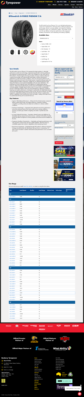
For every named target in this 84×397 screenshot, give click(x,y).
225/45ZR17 (12, 215)
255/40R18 (12, 263)
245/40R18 (12, 254)
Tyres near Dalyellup (60, 361)
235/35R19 (12, 277)
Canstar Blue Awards (60, 366)
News (76, 7)
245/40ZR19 (12, 284)
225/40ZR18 (12, 234)
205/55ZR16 (12, 196)
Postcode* (57, 92)
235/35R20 (12, 305)
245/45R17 (12, 224)
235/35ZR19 (12, 275)
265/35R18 (12, 265)
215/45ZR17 (12, 208)
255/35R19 (12, 290)
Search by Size (37, 361)
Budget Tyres (58, 367)
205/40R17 (12, 202)
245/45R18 (12, 258)
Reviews (81, 7)
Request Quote (59, 142)
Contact (73, 4)
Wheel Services (37, 377)
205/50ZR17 (12, 206)
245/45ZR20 (12, 313)
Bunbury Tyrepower (45, 1)
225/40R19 (12, 270)
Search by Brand (38, 362)
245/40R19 (12, 286)
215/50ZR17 (12, 211)
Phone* (62, 83)
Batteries (36, 374)
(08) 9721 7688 (61, 1)
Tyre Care (36, 364)
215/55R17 (12, 213)
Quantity (70, 75)
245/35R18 (12, 249)
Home (11, 13)
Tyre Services (37, 375)
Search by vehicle (27, 186)
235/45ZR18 (12, 245)
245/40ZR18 (12, 251)
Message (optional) (59, 127)
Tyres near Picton (59, 364)
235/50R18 (12, 247)
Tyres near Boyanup (60, 359)
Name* (56, 79)
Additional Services (38, 379)
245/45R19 (12, 288)
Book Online (80, 4)
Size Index (58, 358)
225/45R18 (12, 236)
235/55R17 (12, 219)
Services (60, 4)
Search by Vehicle (38, 359)
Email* (56, 88)
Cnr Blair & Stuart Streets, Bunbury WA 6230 (12, 364)
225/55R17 (12, 217)
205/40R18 (12, 229)
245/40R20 (12, 309)
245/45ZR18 (12, 256)
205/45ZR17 (12, 204)
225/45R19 (12, 272)
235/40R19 (12, 279)
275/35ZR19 (12, 297)
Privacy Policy (60, 138)
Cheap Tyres (58, 369)
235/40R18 (12, 243)
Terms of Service (69, 138)
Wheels (54, 4)
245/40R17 (12, 222)
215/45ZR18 (12, 231)
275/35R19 (12, 299)
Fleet (73, 7)
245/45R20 (12, 316)
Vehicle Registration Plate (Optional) (60, 123)
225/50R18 (12, 238)
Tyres (49, 4)
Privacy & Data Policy (8, 394)
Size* (56, 75)
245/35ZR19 (12, 281)
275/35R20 (12, 318)
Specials (67, 4)
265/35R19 (12, 295)
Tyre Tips (36, 366)
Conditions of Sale (16, 394)
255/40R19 (12, 293)
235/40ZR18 (12, 240)
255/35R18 (12, 260)
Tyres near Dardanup (60, 362)
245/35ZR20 (12, 307)
